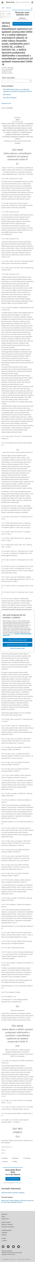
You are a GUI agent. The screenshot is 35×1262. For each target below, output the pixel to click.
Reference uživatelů (7, 1224)
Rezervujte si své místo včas (22, 24)
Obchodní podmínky (7, 1251)
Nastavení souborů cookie (8, 1254)
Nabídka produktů (6, 1230)
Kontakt (4, 1238)
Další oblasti (9, 7)
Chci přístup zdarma (13, 1179)
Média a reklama (6, 1222)
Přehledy (4, 1235)
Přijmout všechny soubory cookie (17, 640)
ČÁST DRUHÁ (7, 94)
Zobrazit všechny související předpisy (12, 1192)
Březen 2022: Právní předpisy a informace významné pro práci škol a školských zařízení (17, 1201)
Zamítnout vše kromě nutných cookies (17, 644)
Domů (3, 7)
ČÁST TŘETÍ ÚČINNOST (9, 98)
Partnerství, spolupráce (8, 1227)
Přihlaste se (18, 1182)
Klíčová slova (5, 1219)
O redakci (4, 1240)
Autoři (3, 1216)
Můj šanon (4, 1214)
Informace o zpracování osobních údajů (12, 1252)
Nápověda (4, 1232)
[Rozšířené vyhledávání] (3, 14)
